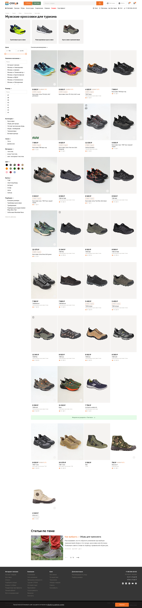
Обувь (23, 8)
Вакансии (30, 593)
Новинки (47, 8)
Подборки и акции (11, 582)
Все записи (53, 574)
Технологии (53, 580)
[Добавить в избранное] (54, 84)
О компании (31, 574)
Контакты (30, 596)
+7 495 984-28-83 (131, 8)
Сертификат (61, 8)
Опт (121, 8)
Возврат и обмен (10, 585)
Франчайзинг (31, 588)
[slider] (5, 54)
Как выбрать (72, 537)
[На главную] (11, 3)
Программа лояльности (34, 580)
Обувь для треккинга (90, 537)
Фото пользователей (11, 593)
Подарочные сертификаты (13, 588)
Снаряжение (39, 8)
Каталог (10, 8)
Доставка (114, 8)
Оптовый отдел (32, 585)
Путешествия (54, 577)
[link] (44, 68)
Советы (52, 585)
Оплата (7, 580)
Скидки (53, 8)
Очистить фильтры (10, 216)
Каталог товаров (10, 574)
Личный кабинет (10, 590)
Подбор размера (77, 577)
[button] (129, 3)
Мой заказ (112, 3)
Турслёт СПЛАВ (32, 582)
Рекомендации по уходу (79, 574)
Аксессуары (30, 8)
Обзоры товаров (55, 582)
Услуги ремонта (32, 590)
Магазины (104, 8)
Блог (96, 8)
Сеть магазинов (32, 577)
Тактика (37, 3)
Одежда (16, 8)
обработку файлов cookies (55, 604)
